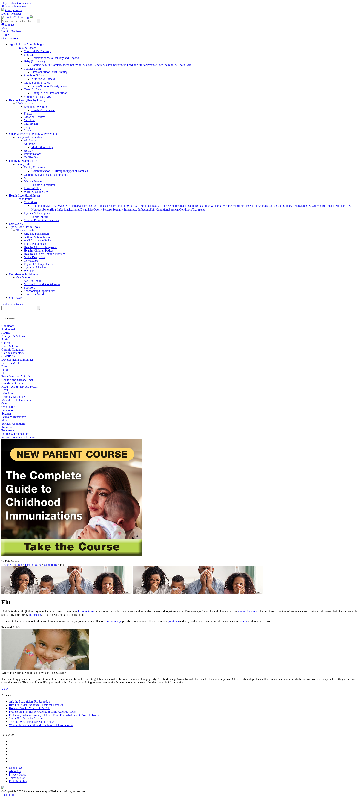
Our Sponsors (13, 10)
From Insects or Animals (253, 205)
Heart (54, 209)
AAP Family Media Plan (38, 240)
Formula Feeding (126, 64)
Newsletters (31, 260)
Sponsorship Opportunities (39, 291)
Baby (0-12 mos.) (34, 61)
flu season (35, 614)
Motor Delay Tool (34, 257)
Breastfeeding (65, 64)
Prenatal (28, 54)
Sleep (160, 64)
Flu (237, 205)
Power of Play (32, 188)
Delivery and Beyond (66, 58)
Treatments (198, 209)
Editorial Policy (18, 781)
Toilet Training (59, 72)
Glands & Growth (12, 383)
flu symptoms (86, 611)
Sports (27, 130)
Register (16, 13)
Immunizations (32, 154)
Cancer (5, 342)
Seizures (108, 209)
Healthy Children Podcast (39, 250)
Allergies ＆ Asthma (66, 205)
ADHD (49, 205)
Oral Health (31, 123)
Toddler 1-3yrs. (33, 68)
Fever (231, 205)
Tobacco (6, 427)
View (4, 688)
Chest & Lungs (10, 346)
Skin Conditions (159, 209)
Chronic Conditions (116, 205)
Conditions (30, 202)
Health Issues (24, 198)
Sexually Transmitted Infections (131, 209)
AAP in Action (33, 280)
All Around (30, 140)
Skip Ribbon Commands (16, 3)
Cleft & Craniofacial (13, 352)
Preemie (152, 64)
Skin (4, 420)
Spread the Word (34, 294)
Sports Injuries (39, 216)
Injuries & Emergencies (15, 433)
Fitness (35, 72)
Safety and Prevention (29, 137)
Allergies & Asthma (13, 336)
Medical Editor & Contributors (42, 284)
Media (27, 178)
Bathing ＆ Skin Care (44, 64)
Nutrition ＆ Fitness (43, 78)
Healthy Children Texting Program (44, 253)
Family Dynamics (34, 167)
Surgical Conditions (180, 209)
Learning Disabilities (81, 209)
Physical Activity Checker (39, 264)
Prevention (7, 410)
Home (5, 34)
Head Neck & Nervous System (19, 386)
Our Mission (23, 277)
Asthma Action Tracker (37, 237)
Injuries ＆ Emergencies (38, 213)
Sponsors (29, 287)
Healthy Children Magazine (40, 247)
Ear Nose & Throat (12, 363)
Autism (82, 205)
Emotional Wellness (35, 106)
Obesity (98, 209)
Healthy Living (25, 103)
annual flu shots (247, 611)
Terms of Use (17, 777)
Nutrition (141, 64)
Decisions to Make (42, 58)
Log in (5, 13)
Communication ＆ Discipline (49, 171)
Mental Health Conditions (16, 400)
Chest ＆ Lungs (95, 205)
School (63, 86)
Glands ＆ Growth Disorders (316, 205)
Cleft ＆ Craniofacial (140, 205)
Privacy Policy (17, 774)
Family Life (23, 164)
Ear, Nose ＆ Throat (210, 205)
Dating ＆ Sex (39, 93)
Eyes (225, 205)
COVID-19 (160, 205)
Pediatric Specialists (43, 184)
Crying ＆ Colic (82, 64)
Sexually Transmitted (13, 416)
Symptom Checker (35, 267)
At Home (29, 143)
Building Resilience (43, 110)
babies (243, 621)
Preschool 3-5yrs (34, 75)
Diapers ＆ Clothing (104, 64)
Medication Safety (42, 147)
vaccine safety (112, 621)
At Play (28, 150)
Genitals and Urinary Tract (283, 205)
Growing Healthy (34, 116)
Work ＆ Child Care (36, 191)
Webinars (29, 270)
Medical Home (33, 181)
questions (173, 621)
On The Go (31, 157)
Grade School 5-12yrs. (37, 82)
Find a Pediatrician (35, 243)
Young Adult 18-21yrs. (37, 96)
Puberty (54, 86)
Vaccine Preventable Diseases (41, 220)
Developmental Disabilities (182, 205)
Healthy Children (11, 564)
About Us (15, 771)
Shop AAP (15, 297)
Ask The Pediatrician (36, 233)
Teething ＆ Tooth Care (177, 64)
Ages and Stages (26, 47)
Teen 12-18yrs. (33, 89)
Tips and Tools (25, 230)
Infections (63, 209)
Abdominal (38, 205)
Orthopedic (8, 406)
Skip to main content (13, 6)
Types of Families (77, 171)
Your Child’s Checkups (37, 51)
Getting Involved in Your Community (46, 174)
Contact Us (15, 767)
